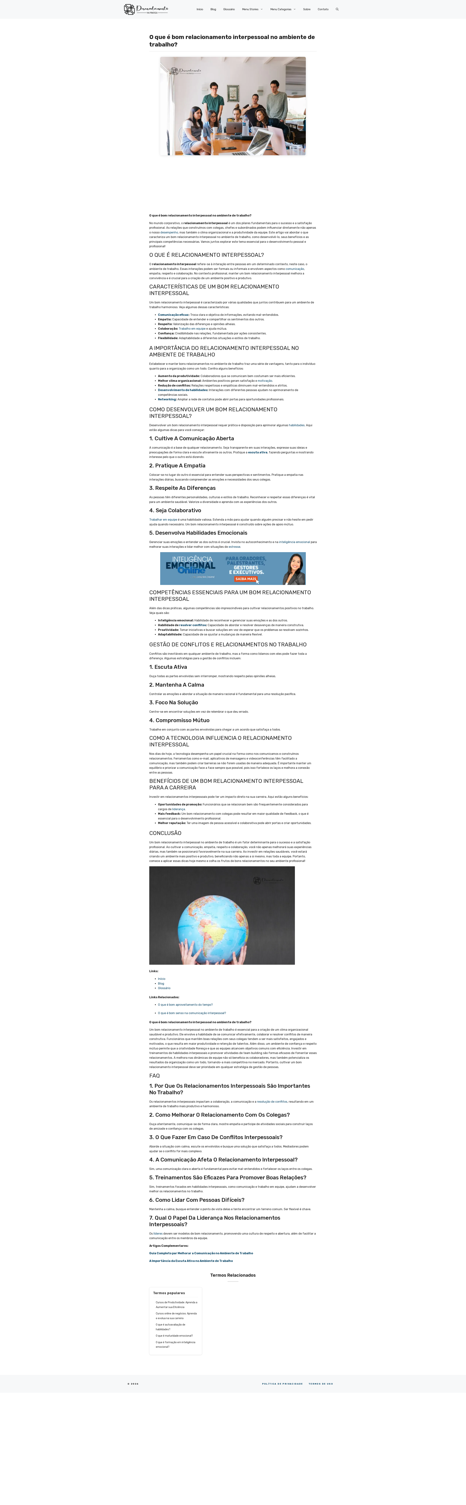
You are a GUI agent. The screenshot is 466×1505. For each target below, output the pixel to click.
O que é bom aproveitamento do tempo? (186, 1004)
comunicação (295, 269)
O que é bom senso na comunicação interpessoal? (192, 1013)
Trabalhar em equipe (163, 519)
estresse (234, 546)
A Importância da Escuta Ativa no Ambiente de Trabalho (191, 1261)
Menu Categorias (280, 9)
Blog (213, 9)
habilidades (297, 425)
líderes (158, 1233)
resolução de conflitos (272, 1101)
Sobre (307, 9)
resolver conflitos (192, 625)
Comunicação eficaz (173, 315)
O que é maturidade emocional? (174, 1335)
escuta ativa (257, 452)
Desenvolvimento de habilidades (182, 390)
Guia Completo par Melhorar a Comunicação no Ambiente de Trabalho (201, 1253)
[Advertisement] (233, 186)
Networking (167, 399)
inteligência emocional (294, 542)
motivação (265, 380)
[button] (337, 9)
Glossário (229, 9)
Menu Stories (250, 9)
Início (200, 9)
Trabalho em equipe (192, 328)
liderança (178, 809)
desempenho (169, 232)
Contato (323, 9)
